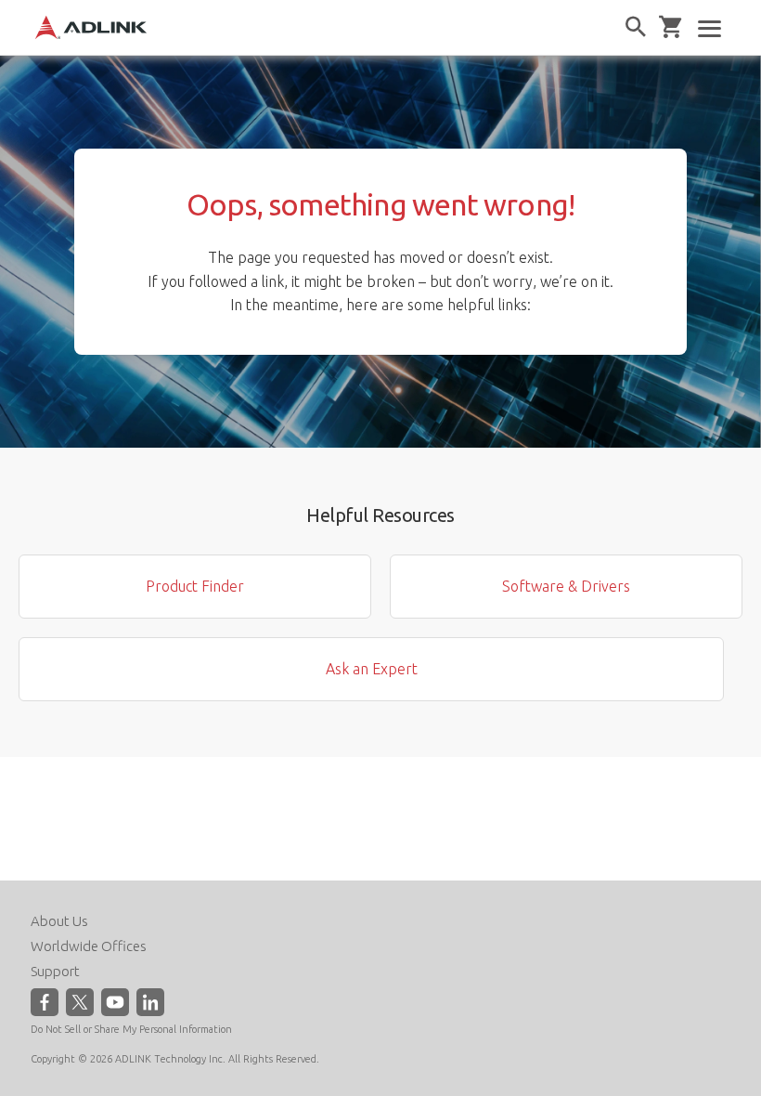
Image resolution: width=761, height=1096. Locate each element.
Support (55, 971)
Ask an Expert (372, 668)
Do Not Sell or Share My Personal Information (131, 1029)
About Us (59, 921)
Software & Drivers (566, 586)
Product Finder (195, 586)
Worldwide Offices (89, 946)
